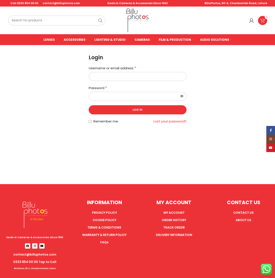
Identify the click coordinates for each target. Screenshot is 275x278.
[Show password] (182, 96)
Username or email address (112, 68)
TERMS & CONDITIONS (104, 227)
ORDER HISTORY (174, 220)
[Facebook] (27, 246)
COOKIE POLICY (104, 220)
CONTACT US (243, 212)
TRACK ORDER (174, 227)
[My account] (251, 20)
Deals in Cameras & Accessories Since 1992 (34, 237)
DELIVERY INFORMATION (174, 235)
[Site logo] (138, 20)
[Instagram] (34, 246)
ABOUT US (243, 220)
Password (98, 87)
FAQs (104, 242)
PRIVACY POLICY (104, 212)
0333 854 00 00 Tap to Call (34, 262)
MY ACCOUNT (174, 212)
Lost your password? (170, 121)
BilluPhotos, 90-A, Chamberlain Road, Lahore (236, 3)
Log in (137, 110)
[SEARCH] (100, 20)
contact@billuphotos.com (34, 254)
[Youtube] (42, 246)
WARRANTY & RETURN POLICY (104, 235)
